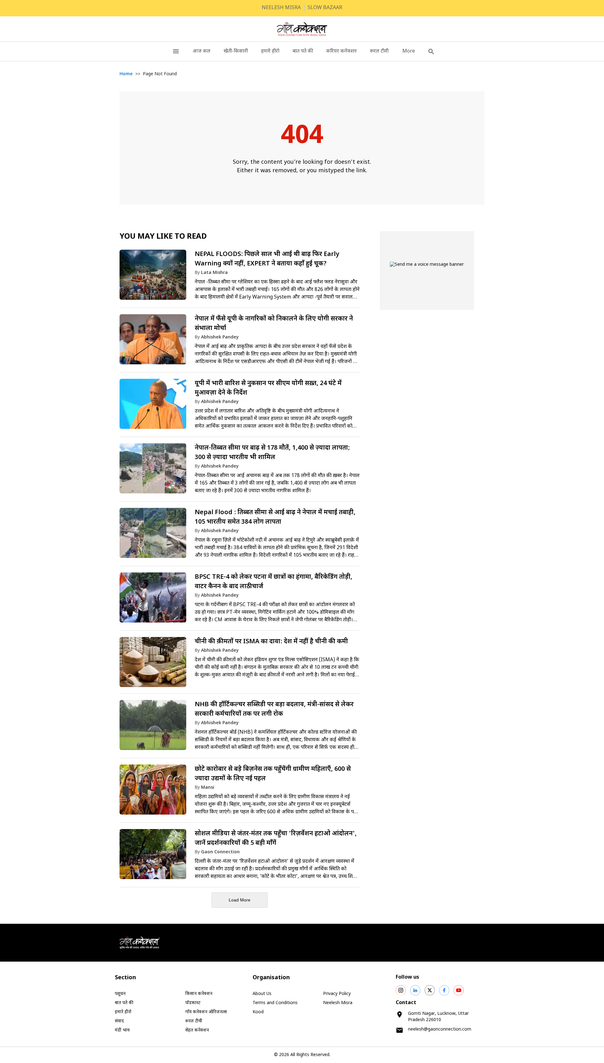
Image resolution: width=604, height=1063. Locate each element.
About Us (262, 994)
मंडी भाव (122, 1030)
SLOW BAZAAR (325, 8)
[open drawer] (176, 51)
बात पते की (303, 51)
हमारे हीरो (270, 51)
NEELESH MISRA (281, 8)
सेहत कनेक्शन (197, 1030)
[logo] (302, 29)
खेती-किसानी (236, 51)
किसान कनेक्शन (198, 994)
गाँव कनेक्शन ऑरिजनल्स (206, 1012)
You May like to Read (163, 237)
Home (126, 74)
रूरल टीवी (379, 51)
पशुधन (120, 994)
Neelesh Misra (337, 1003)
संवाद (119, 1021)
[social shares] (401, 990)
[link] (240, 277)
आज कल (201, 51)
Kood (258, 1012)
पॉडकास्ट (192, 1003)
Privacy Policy (337, 994)
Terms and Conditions (275, 1003)
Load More (239, 899)
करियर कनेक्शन (341, 51)
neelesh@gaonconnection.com (439, 1029)
